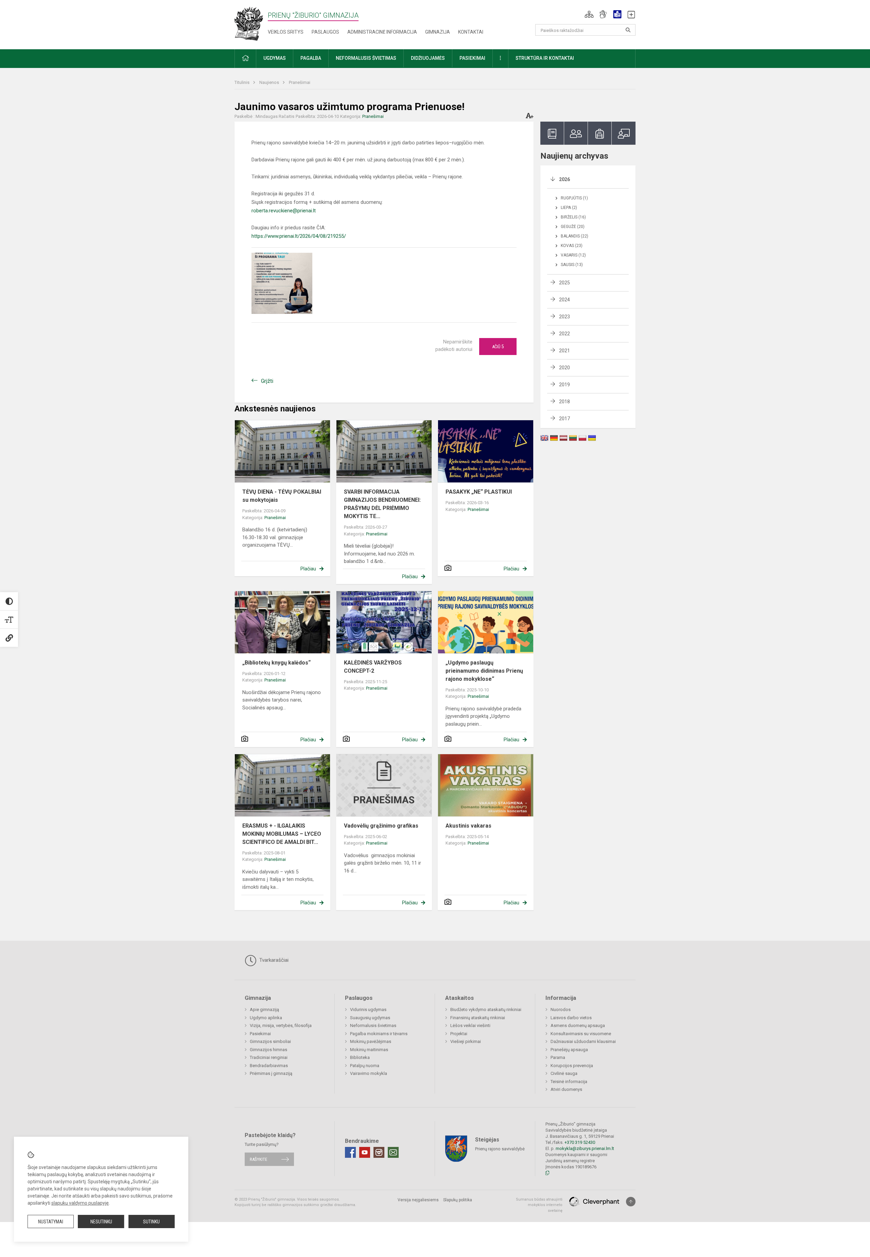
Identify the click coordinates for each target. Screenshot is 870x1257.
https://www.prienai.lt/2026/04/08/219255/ (298, 236)
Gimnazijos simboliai (270, 1041)
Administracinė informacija (382, 32)
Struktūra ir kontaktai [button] (545, 58)
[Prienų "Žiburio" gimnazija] (250, 23)
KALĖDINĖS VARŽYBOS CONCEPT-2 (373, 666)
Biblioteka (360, 1057)
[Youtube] (364, 1152)
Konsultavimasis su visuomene (581, 1033)
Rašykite (258, 1159)
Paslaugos (325, 32)
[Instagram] (378, 1152)
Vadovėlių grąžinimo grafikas (381, 825)
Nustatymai (50, 1221)
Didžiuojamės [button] (428, 58)
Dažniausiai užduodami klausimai (583, 1041)
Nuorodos (561, 1009)
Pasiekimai (260, 1033)
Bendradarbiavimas (269, 1065)
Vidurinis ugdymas (368, 1009)
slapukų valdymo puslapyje (80, 1203)
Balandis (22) (574, 236)
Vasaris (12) (573, 255)
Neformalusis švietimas (373, 1025)
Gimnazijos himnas (268, 1049)
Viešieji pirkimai (465, 1041)
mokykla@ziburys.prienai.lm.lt (585, 1148)
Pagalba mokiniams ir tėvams (378, 1033)
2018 (564, 401)
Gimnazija (437, 32)
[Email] (393, 1152)
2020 (564, 367)
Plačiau (308, 568)
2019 (564, 384)
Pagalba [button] (310, 58)
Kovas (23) (571, 245)
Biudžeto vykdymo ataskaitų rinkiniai (485, 1009)
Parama (558, 1057)
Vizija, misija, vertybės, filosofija (281, 1025)
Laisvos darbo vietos (571, 1017)
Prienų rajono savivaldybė (500, 1148)
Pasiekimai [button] (472, 58)
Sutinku (151, 1221)
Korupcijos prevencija (572, 1065)
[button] (589, 14)
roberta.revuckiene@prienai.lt (283, 211)
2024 (564, 299)
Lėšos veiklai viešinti (470, 1025)
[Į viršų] (631, 1201)
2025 (564, 282)
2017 (564, 418)
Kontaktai (470, 32)
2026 (564, 179)
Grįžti (267, 381)
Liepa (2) (569, 207)
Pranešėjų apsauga (569, 1049)
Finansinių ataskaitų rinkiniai (477, 1017)
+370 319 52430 (579, 1142)
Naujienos (269, 82)
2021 (564, 350)
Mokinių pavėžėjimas (370, 1041)
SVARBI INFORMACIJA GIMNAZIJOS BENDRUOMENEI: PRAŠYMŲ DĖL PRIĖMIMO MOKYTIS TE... (382, 504)
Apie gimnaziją (264, 1009)
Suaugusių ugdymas (370, 1017)
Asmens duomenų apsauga (578, 1025)
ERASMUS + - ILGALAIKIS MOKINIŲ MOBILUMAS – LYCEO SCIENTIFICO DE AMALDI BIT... (281, 833)
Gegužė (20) (573, 226)
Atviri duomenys (566, 1089)
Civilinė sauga (564, 1073)
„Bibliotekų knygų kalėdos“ (276, 662)
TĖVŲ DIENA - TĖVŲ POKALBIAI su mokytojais (281, 496)
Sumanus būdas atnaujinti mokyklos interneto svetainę (539, 1205)
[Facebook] (350, 1152)
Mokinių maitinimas (369, 1049)
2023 (564, 316)
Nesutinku (101, 1221)
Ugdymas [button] (274, 58)
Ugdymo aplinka (266, 1017)
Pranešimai (299, 82)
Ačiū (498, 346)
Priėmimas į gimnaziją (271, 1073)
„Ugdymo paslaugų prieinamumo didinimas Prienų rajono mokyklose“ (484, 670)
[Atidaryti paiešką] (628, 30)
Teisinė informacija (569, 1081)
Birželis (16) (573, 217)
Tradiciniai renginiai (269, 1057)
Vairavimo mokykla (368, 1073)
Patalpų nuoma (364, 1065)
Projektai (458, 1033)
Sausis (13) (572, 264)
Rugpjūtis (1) (574, 198)
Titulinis (242, 82)
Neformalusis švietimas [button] (366, 58)
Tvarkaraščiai (273, 960)
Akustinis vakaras (468, 825)
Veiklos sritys (285, 32)
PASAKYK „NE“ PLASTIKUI (479, 492)
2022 (564, 333)
